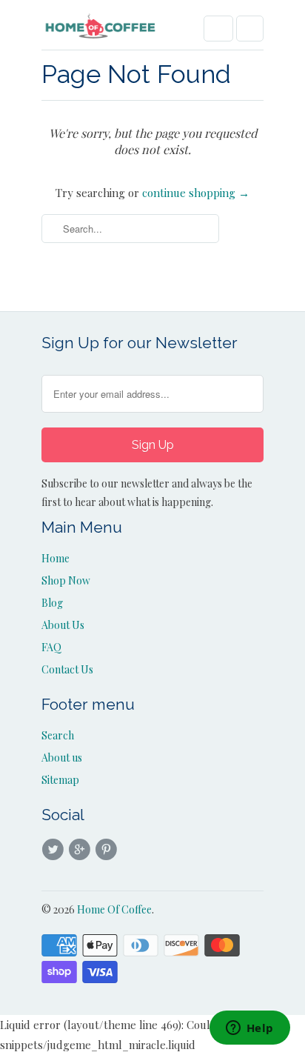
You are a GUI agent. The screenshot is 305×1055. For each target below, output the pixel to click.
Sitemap (60, 780)
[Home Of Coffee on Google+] (81, 850)
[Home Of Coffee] (100, 30)
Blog (52, 603)
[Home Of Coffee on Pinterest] (108, 850)
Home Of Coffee (114, 909)
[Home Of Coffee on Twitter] (54, 850)
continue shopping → (195, 192)
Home (55, 558)
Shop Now (65, 580)
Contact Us (67, 669)
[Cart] (250, 28)
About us (61, 758)
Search (57, 735)
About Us (62, 625)
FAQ (51, 647)
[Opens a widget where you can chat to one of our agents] (249, 1029)
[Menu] (218, 28)
